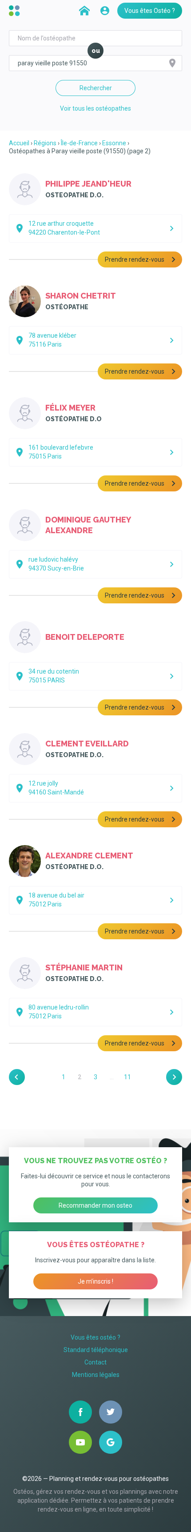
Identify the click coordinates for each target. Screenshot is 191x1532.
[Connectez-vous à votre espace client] (105, 11)
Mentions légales (95, 1374)
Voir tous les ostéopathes (95, 108)
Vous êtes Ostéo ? (149, 10)
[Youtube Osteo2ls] (80, 1442)
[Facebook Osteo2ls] (80, 1412)
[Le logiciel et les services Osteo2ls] (15, 11)
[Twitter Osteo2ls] (110, 1412)
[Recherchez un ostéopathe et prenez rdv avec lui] (84, 11)
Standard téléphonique (96, 1349)
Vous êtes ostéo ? (95, 1337)
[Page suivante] (174, 1077)
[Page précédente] (17, 1077)
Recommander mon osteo (95, 1205)
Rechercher (96, 88)
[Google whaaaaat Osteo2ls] (110, 1442)
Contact (95, 1362)
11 (127, 1077)
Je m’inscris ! (95, 1281)
